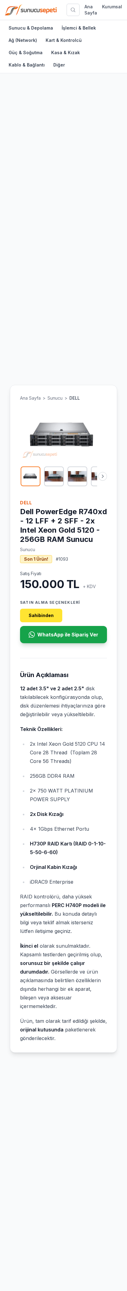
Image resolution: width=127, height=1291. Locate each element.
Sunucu (55, 398)
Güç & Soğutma (26, 52)
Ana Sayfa (90, 9)
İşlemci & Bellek (79, 27)
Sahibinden (41, 615)
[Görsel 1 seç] (30, 476)
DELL (74, 398)
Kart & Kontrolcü (64, 40)
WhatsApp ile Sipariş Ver (67, 634)
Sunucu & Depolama (31, 27)
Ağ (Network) (23, 40)
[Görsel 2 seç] (54, 476)
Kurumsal (112, 6)
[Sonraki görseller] (102, 476)
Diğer (59, 64)
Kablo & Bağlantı (27, 64)
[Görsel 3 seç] (77, 476)
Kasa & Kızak (65, 52)
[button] (63, 436)
